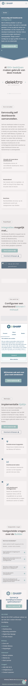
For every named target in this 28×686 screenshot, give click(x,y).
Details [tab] (23, 333)
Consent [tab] (5, 333)
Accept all (14, 355)
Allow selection (14, 359)
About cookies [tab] (14, 333)
